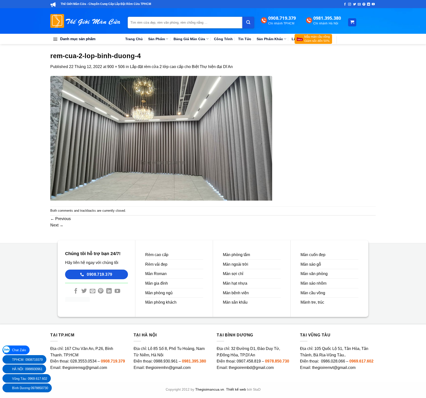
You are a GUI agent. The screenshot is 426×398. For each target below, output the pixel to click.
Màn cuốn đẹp (313, 255)
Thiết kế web (236, 389)
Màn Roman (156, 274)
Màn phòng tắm (236, 255)
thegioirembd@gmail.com (251, 367)
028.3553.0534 (83, 361)
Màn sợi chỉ (233, 274)
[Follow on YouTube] (373, 4)
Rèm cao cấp (156, 255)
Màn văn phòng (314, 274)
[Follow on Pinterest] (363, 4)
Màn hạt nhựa (235, 283)
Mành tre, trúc (312, 302)
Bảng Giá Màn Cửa (189, 39)
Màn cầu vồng (313, 293)
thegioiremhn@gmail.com (168, 367)
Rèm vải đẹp (156, 264)
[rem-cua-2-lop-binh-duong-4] (161, 138)
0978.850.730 (277, 361)
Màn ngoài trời (235, 264)
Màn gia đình (156, 283)
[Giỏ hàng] (352, 22)
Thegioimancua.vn (209, 389)
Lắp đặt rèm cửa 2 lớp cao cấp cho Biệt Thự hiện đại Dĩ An (181, 67)
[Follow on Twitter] (354, 4)
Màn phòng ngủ (159, 293)
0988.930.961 (166, 361)
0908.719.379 (113, 361)
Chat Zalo (19, 350)
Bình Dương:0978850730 (30, 388)
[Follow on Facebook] (344, 4)
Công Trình (223, 39)
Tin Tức (244, 39)
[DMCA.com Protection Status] (77, 299)
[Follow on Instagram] (349, 4)
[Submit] (248, 22)
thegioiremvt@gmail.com (333, 367)
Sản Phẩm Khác (270, 39)
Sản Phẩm (156, 39)
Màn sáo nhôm (313, 283)
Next (56, 225)
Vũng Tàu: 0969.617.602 (29, 379)
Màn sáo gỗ (311, 264)
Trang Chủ (134, 39)
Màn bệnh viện (236, 293)
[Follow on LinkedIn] (368, 4)
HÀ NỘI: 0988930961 (27, 369)
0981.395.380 (194, 361)
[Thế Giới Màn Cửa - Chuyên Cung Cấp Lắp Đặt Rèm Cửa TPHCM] (85, 21)
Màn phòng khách (161, 302)
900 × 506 (116, 67)
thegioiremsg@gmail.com (84, 367)
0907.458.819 (249, 361)
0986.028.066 (333, 361)
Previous (60, 219)
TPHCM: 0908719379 (27, 360)
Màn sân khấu (235, 302)
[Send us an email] (359, 4)
